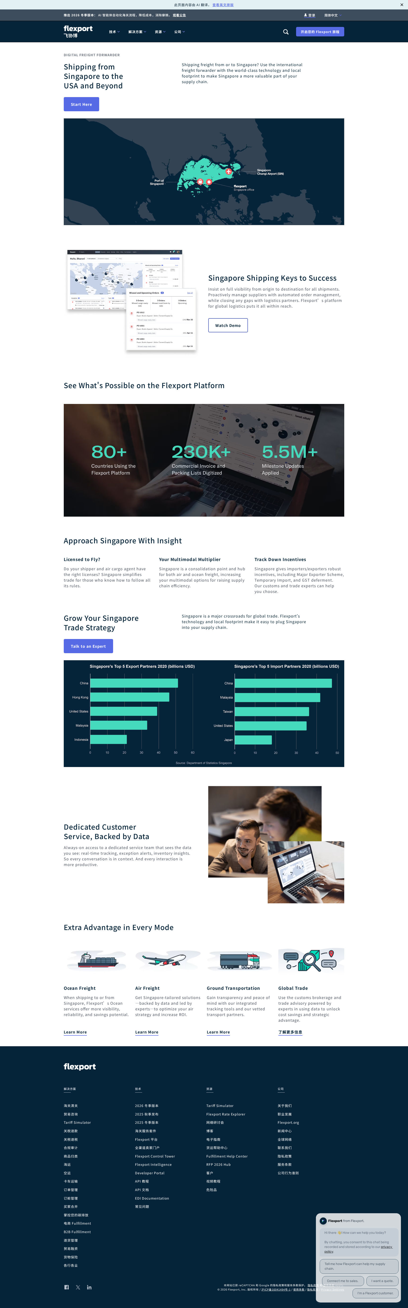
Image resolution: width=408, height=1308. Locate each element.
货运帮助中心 (217, 1147)
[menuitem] (115, 31)
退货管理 (71, 1240)
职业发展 (285, 1114)
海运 (67, 1164)
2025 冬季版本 (147, 1122)
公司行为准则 (288, 1173)
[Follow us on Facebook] (66, 1287)
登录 (311, 15)
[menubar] (192, 31)
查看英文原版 (223, 4)
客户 (209, 1173)
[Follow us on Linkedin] (89, 1287)
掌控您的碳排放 (76, 1215)
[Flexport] (79, 31)
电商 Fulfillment (77, 1223)
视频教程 (213, 1181)
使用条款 (299, 1289)
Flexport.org (288, 1122)
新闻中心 (285, 1131)
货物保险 (71, 1257)
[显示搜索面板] (285, 31)
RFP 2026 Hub (218, 1164)
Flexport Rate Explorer (225, 1114)
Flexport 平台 (146, 1139)
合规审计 (71, 1147)
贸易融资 (71, 1248)
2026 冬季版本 (147, 1105)
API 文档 (142, 1190)
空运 (67, 1173)
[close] (402, 4)
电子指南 (213, 1139)
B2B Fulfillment (77, 1232)
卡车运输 (71, 1181)
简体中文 (331, 15)
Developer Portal (150, 1173)
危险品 (211, 1190)
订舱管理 (71, 1198)
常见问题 (142, 1206)
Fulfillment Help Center (227, 1156)
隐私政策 (285, 1156)
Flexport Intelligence (153, 1164)
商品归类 (71, 1156)
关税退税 (71, 1139)
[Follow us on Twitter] (78, 1287)
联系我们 (285, 1147)
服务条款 (285, 1164)
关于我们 (285, 1105)
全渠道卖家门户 (147, 1147)
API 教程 (142, 1181)
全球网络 (285, 1139)
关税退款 (71, 1131)
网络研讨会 (215, 1122)
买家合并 (71, 1206)
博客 (209, 1131)
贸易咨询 (71, 1114)
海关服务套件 (145, 1131)
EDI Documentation (152, 1198)
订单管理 (71, 1190)
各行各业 (71, 1265)
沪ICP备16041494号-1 (276, 1289)
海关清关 (71, 1105)
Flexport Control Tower (155, 1156)
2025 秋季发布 (147, 1114)
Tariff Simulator (77, 1122)
